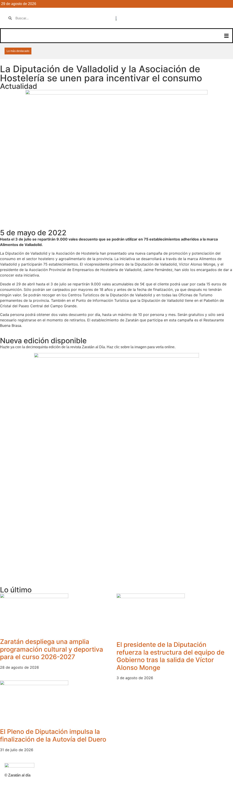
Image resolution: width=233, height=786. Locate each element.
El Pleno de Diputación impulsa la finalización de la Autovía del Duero (53, 735)
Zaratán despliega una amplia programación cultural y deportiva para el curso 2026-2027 (51, 649)
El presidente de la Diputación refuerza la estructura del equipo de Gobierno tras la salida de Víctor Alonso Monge (170, 656)
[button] (226, 35)
